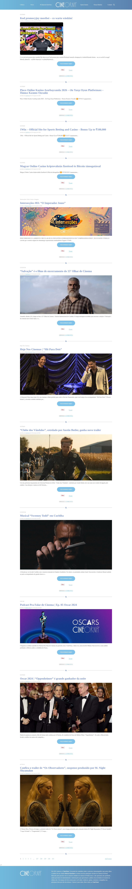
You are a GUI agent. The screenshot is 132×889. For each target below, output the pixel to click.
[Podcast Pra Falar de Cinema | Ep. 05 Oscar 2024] (66, 626)
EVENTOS (23, 267)
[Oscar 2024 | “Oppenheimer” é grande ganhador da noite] (66, 707)
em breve (22, 764)
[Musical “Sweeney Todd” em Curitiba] (66, 544)
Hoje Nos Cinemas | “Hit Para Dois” (41, 349)
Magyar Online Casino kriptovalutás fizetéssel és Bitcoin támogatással (60, 166)
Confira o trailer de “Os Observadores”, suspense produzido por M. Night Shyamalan (62, 769)
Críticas (22, 4)
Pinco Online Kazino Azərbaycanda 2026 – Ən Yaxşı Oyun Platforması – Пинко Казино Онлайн (61, 91)
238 (41, 859)
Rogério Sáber (28, 205)
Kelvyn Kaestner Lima (30, 352)
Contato (109, 4)
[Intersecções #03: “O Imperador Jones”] (66, 221)
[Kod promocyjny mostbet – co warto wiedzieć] (41, 38)
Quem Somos (84, 4)
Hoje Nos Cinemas (24, 345)
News (32, 4)
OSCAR (22, 601)
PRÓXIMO (108, 859)
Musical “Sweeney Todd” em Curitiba (42, 515)
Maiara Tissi (28, 607)
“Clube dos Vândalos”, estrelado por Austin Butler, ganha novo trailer (60, 430)
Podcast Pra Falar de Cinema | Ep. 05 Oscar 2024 (48, 604)
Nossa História (98, 4)
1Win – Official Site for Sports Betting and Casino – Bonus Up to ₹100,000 (63, 129)
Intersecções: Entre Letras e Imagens (29, 199)
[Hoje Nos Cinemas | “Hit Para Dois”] (66, 374)
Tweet (70, 70)
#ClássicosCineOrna (46, 4)
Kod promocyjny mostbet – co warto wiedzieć (46, 18)
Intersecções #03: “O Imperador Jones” (43, 202)
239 (45, 859)
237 (37, 859)
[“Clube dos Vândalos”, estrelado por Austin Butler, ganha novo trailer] (66, 457)
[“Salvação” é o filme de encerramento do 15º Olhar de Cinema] (66, 294)
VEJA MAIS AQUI (66, 63)
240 (49, 859)
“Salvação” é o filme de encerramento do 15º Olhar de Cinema (56, 271)
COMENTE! (66, 76)
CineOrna (27, 21)
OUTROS (22, 14)
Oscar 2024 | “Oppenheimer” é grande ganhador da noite (53, 678)
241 (53, 859)
